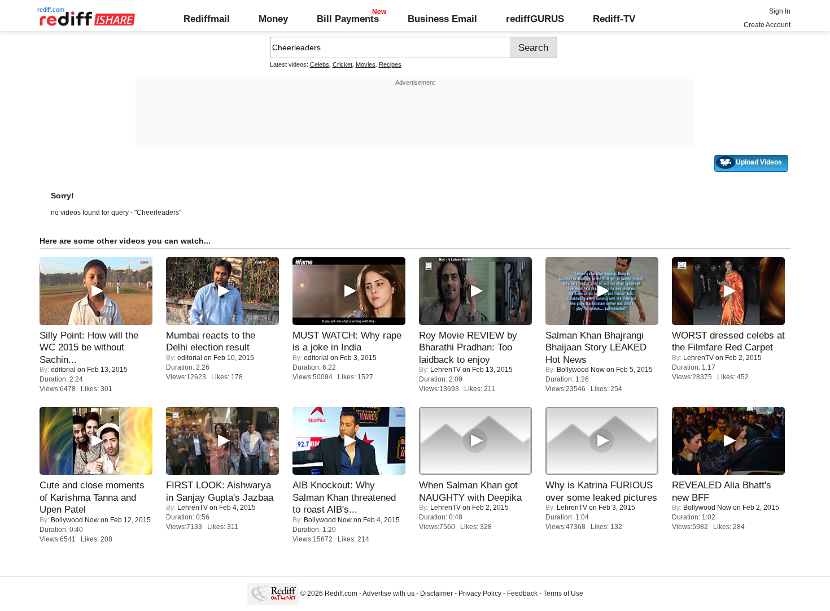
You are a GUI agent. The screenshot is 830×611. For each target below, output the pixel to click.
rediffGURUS (535, 19)
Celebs (319, 64)
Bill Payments (348, 19)
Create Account (767, 25)
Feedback (522, 593)
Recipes (390, 64)
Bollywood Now (581, 370)
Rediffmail (207, 19)
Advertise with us (388, 593)
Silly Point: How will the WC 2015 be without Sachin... (89, 347)
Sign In (779, 11)
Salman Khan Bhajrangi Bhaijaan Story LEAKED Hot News (595, 347)
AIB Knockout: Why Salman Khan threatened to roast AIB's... (344, 497)
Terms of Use (563, 593)
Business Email (442, 19)
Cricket (342, 64)
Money (273, 19)
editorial (63, 370)
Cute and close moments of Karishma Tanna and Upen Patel (92, 497)
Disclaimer (436, 593)
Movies (365, 64)
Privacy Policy (479, 593)
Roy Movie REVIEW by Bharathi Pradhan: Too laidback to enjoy (468, 347)
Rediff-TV (614, 19)
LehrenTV (445, 370)
